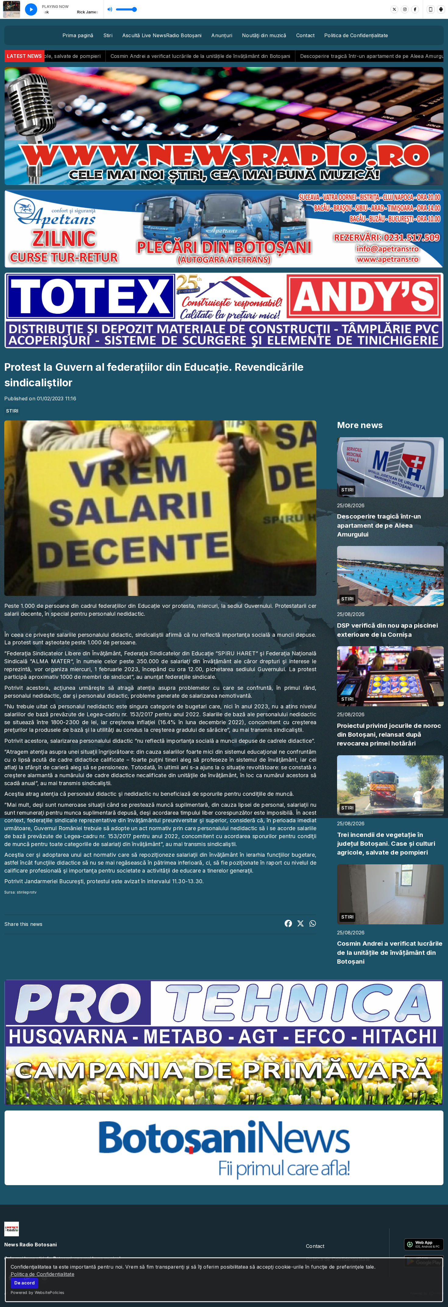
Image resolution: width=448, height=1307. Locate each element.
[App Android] (441, 9)
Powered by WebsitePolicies (37, 1292)
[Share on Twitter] (300, 924)
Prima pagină (78, 35)
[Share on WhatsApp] (312, 924)
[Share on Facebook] (288, 924)
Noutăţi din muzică (264, 35)
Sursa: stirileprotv (20, 892)
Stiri (107, 35)
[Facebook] (415, 9)
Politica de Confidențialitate (42, 1274)
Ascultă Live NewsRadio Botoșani (161, 35)
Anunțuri (221, 35)
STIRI (12, 411)
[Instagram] (405, 9)
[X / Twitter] (394, 9)
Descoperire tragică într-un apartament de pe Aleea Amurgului (233, 56)
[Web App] (431, 9)
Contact (305, 35)
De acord (24, 1282)
